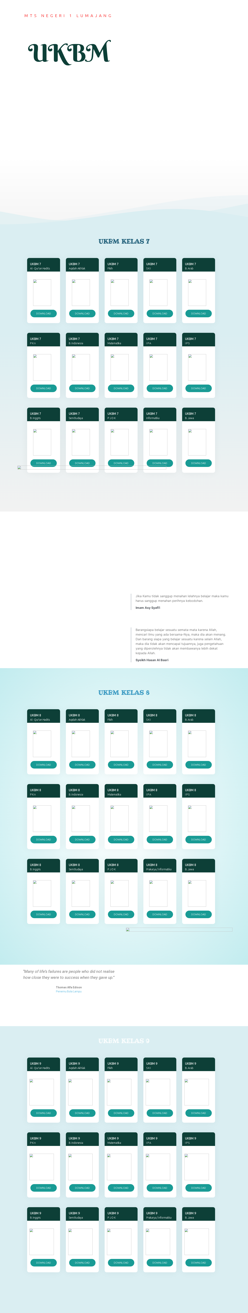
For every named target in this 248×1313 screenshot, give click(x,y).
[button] (43, 313)
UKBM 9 (190, 1213)
